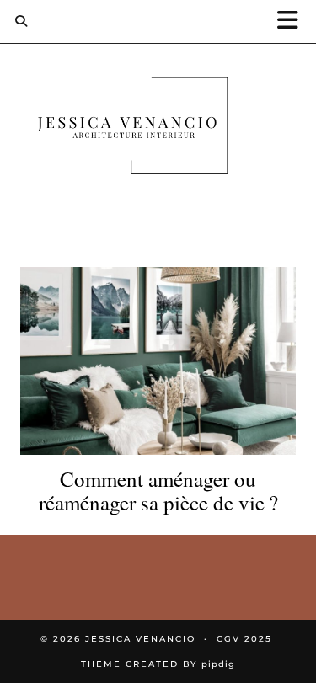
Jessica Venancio (140, 638)
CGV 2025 (244, 638)
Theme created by (158, 664)
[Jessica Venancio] (158, 129)
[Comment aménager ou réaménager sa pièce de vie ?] (158, 361)
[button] (293, 21)
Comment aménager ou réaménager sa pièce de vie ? (158, 490)
